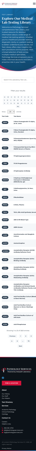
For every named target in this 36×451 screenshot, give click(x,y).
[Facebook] (3, 378)
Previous (12, 336)
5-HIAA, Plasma (19, 205)
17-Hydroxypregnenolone (22, 156)
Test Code (5, 116)
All (18, 106)
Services (5, 406)
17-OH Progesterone (20, 163)
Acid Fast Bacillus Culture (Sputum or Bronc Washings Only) (23, 307)
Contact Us (6, 418)
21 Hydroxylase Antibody (22, 171)
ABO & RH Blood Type (21, 220)
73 (28, 341)
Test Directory (7, 402)
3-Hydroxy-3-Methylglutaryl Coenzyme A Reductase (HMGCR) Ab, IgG (23, 180)
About (4, 390)
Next (20, 346)
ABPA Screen (18, 227)
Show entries (11, 112)
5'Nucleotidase (19, 197)
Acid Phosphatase (20, 324)
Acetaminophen (19, 243)
